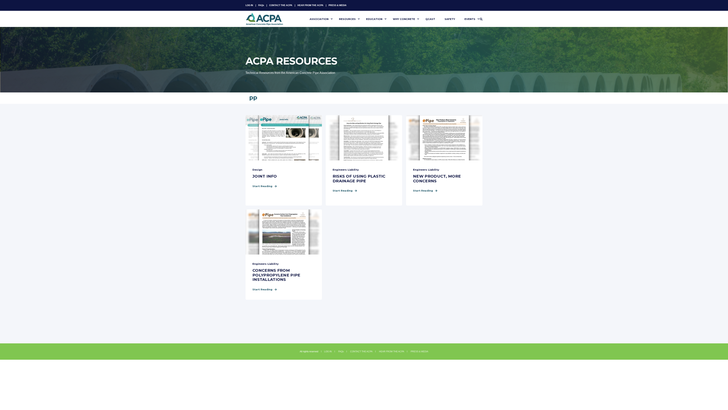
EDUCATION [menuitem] (374, 18)
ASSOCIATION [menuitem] (319, 18)
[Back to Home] (264, 22)
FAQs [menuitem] (261, 5)
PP (253, 98)
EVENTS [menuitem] (469, 18)
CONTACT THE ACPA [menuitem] (280, 5)
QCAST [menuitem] (430, 18)
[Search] (481, 18)
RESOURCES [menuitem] (347, 18)
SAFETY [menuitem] (450, 18)
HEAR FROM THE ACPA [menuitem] (310, 5)
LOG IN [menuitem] (249, 5)
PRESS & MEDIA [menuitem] (338, 5)
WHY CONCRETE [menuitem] (404, 18)
